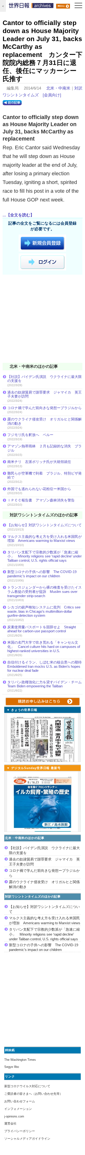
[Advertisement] (42, 319)
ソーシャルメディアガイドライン (27, 1138)
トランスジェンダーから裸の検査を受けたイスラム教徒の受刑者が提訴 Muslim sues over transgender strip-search (44, 591)
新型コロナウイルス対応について (27, 1086)
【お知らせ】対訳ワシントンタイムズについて (44, 525)
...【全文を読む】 (18, 215)
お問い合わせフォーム (19, 1101)
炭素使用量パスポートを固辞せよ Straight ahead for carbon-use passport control (41, 629)
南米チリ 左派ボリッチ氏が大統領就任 (39, 462)
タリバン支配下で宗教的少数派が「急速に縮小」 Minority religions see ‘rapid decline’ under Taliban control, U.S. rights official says (44, 556)
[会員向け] (52, 95)
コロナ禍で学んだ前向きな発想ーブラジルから (44, 408)
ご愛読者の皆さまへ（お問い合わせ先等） (33, 1093)
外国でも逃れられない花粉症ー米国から (39, 489)
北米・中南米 (58, 88)
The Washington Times (20, 1059)
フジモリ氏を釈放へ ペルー (30, 435)
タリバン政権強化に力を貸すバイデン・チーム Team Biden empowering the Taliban (44, 684)
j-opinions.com (14, 1116)
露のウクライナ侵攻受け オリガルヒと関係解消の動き (44, 421)
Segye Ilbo (11, 1067)
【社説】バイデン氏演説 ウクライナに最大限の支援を (44, 379)
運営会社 (10, 1123)
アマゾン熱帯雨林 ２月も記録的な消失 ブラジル (44, 448)
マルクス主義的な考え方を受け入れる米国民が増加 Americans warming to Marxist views (44, 539)
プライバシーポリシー (19, 1131)
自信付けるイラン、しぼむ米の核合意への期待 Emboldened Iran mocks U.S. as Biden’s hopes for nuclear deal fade (44, 666)
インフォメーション (18, 1109)
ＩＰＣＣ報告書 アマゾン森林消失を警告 (41, 500)
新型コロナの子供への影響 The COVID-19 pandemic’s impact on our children (41, 574)
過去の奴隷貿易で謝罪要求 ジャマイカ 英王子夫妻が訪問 (44, 394)
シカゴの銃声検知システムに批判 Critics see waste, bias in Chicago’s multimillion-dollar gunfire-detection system (44, 611)
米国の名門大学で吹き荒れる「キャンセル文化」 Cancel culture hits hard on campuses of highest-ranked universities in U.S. (43, 646)
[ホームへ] (31, 6)
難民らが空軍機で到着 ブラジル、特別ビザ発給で (44, 475)
